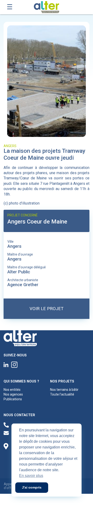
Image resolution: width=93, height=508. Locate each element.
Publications (13, 399)
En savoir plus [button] (31, 476)
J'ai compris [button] (31, 487)
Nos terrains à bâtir (64, 389)
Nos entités (12, 389)
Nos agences (13, 394)
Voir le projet (46, 308)
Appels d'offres (10, 486)
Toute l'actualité (62, 394)
